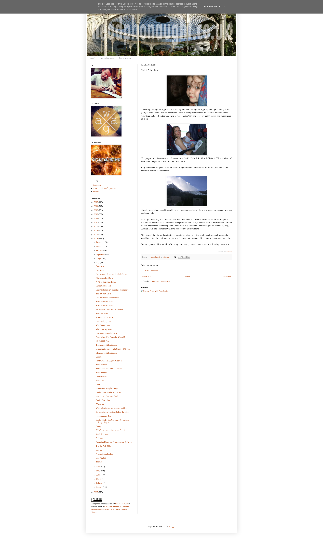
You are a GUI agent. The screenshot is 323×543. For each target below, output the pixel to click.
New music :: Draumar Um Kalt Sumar (111, 274)
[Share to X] (184, 257)
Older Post (227, 276)
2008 (96, 230)
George (99, 426)
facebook (97, 184)
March (99, 479)
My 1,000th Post (102, 341)
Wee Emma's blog (103, 325)
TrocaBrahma (101, 364)
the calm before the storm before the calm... (113, 412)
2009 (96, 226)
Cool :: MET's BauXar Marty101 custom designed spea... (112, 421)
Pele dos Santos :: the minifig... (108, 297)
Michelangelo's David (104, 277)
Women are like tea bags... (106, 317)
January (99, 487)
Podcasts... (100, 438)
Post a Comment (151, 270)
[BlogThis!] (182, 257)
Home (187, 276)
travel (230, 251)
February (100, 483)
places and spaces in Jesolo (106, 333)
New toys (99, 270)
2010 (96, 222)
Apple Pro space (102, 434)
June (98, 466)
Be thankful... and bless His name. (109, 309)
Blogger (172, 526)
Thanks (99, 461)
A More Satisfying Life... (106, 281)
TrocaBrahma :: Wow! (105, 305)
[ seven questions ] (125, 58)
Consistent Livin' (102, 266)
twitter (95, 191)
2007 (96, 234)
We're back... (101, 380)
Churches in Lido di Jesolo (106, 352)
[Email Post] (175, 257)
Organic (99, 356)
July (98, 262)
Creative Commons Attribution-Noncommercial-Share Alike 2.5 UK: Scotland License (110, 509)
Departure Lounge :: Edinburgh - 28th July (113, 348)
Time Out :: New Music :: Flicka (109, 368)
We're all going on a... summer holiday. (111, 408)
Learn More (210, 6)
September (100, 254)
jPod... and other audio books (107, 396)
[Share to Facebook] (186, 257)
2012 (96, 214)
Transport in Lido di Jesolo (106, 344)
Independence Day (103, 416)
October (99, 250)
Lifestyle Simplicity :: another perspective (112, 289)
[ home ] (92, 58)
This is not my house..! (105, 329)
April (98, 474)
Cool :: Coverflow (103, 400)
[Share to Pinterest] (189, 257)
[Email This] (179, 257)
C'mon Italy (100, 404)
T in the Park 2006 (103, 446)
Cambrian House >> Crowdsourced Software (114, 442)
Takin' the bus (101, 372)
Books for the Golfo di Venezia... (109, 392)
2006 (96, 238)
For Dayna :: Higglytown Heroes (109, 360)
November (100, 246)
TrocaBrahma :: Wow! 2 (105, 301)
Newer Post (146, 276)
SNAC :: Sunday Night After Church (111, 430)
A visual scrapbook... (104, 453)
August (99, 258)
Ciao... (98, 384)
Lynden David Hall (103, 285)
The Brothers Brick (103, 293)
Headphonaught (121, 503)
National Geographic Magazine (108, 388)
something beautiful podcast (104, 188)
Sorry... (99, 449)
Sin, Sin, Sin (101, 457)
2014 (96, 206)
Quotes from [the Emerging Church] (110, 337)
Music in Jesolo (102, 313)
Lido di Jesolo (101, 376)
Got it (222, 6)
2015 (96, 202)
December (100, 242)
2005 (96, 492)
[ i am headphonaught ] (107, 58)
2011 (96, 218)
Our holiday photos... (104, 321)
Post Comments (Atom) (161, 281)
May (98, 470)
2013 (96, 210)
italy (227, 251)
